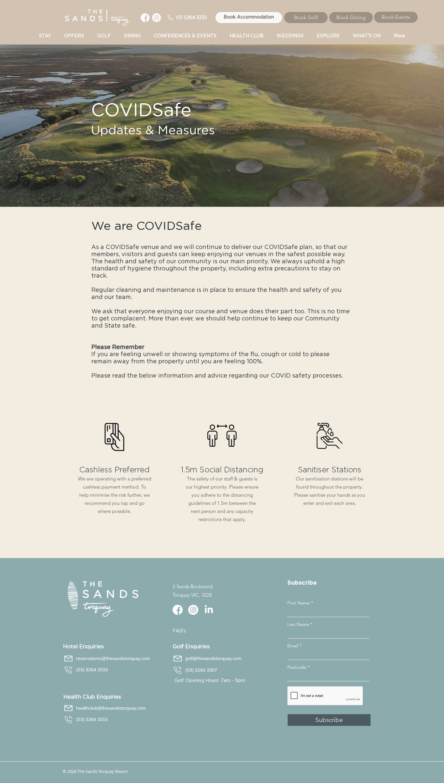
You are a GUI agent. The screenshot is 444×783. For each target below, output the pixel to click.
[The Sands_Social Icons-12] (145, 17)
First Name (298, 603)
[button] (185, 36)
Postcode (297, 667)
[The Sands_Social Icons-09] (156, 17)
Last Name (298, 624)
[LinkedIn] (209, 610)
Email (292, 645)
